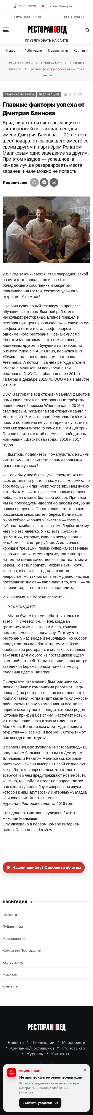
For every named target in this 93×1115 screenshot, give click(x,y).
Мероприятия (58, 50)
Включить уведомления (40, 1103)
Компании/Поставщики (22, 950)
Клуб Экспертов (27, 17)
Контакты (10, 985)
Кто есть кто (13, 961)
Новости (12, 50)
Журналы (10, 973)
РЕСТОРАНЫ (74, 17)
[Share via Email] (54, 182)
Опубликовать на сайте (46, 41)
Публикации (33, 50)
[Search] (87, 30)
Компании (81, 50)
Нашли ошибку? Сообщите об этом (46, 867)
